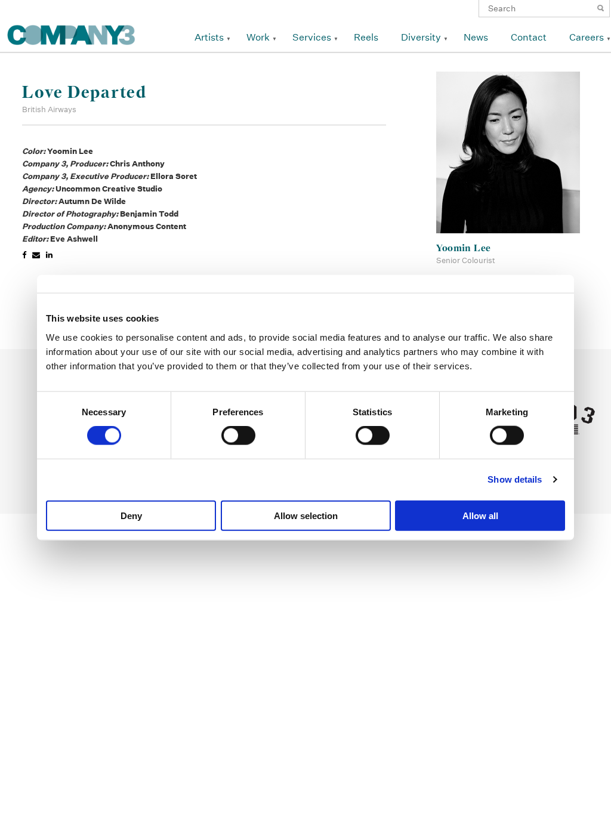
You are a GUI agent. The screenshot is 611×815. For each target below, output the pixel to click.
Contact (529, 37)
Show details (514, 479)
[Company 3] (71, 33)
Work (258, 37)
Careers (586, 37)
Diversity (421, 37)
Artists (209, 37)
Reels (366, 37)
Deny (131, 515)
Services (311, 37)
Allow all (480, 515)
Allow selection (306, 515)
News (476, 37)
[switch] (238, 435)
